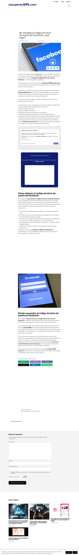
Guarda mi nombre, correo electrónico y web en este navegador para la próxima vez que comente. (31, 473)
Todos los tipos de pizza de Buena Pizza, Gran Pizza (18, 538)
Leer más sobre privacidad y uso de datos (43, 553)
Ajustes (68, 552)
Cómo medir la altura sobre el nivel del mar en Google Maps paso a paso (38, 522)
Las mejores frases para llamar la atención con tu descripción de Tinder (60, 520)
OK (75, 552)
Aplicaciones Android (26, 411)
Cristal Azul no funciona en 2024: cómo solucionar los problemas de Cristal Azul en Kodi (18, 522)
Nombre (11, 460)
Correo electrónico (13, 466)
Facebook (39, 74)
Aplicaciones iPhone (35, 411)
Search (69, 6)
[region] (39, 552)
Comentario (12, 441)
